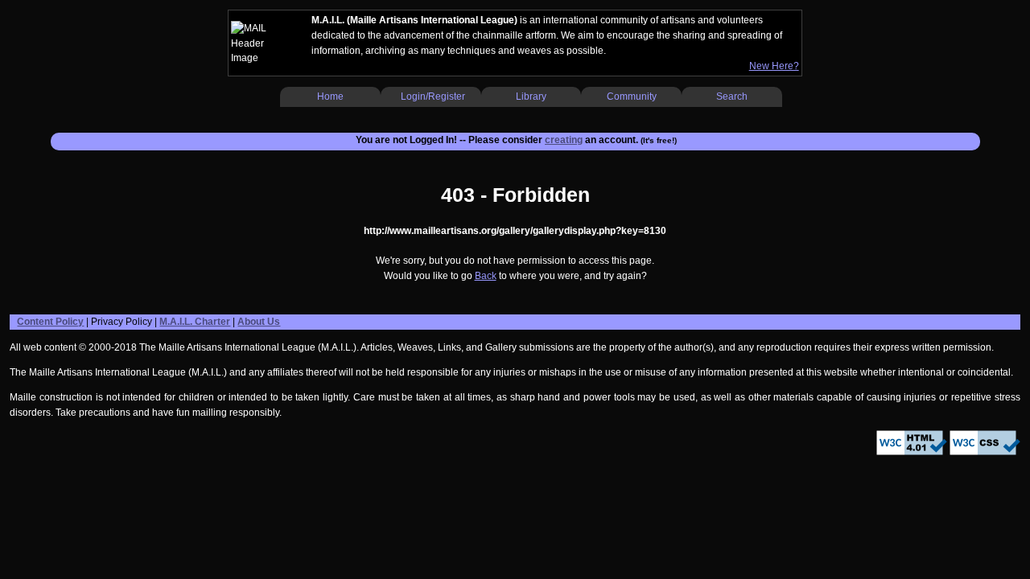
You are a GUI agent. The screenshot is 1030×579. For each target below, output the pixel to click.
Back (485, 275)
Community (632, 96)
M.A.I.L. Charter (194, 321)
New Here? (774, 66)
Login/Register (433, 96)
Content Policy (50, 321)
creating (564, 140)
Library (531, 96)
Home (330, 96)
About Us (258, 321)
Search (732, 96)
